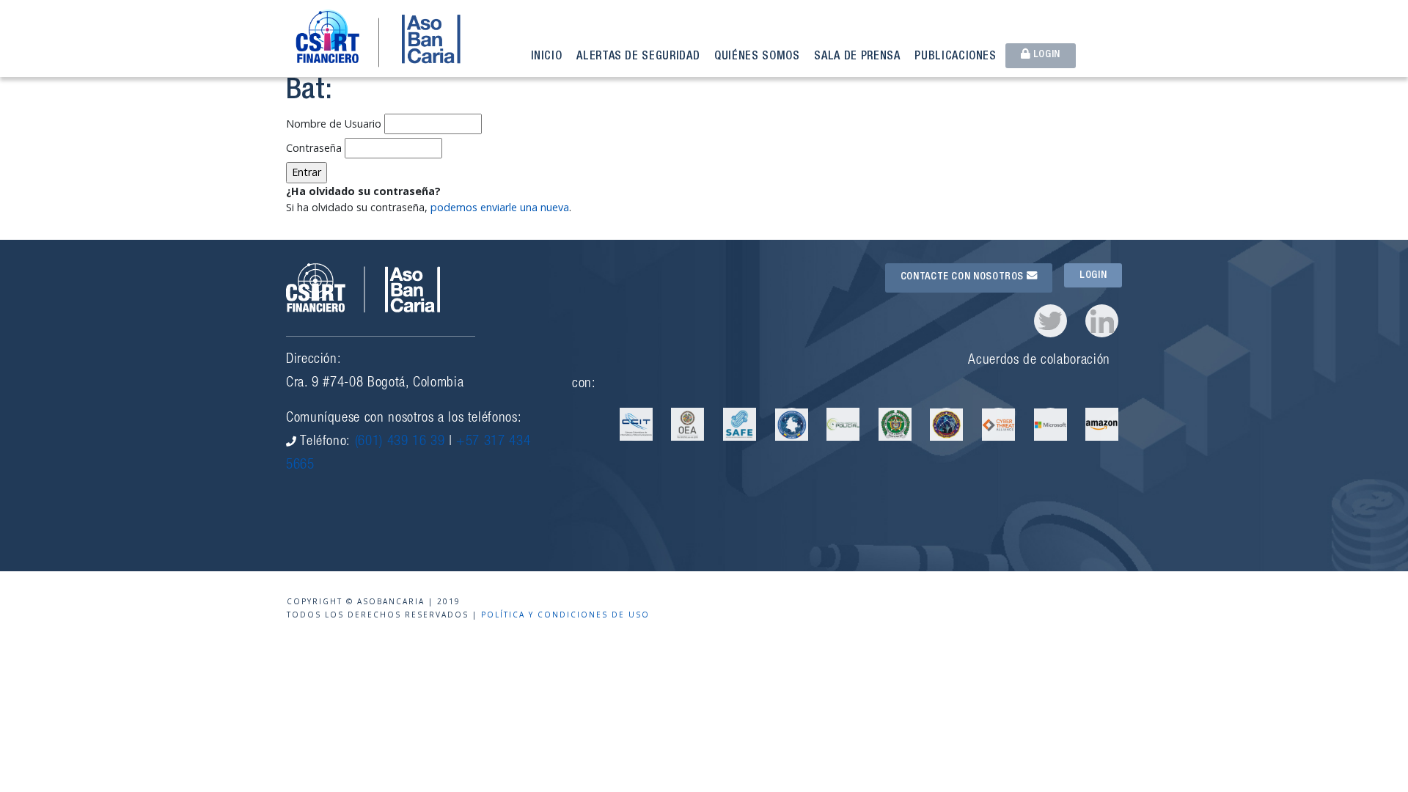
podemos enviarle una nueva (499, 207)
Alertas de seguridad (638, 57)
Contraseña (314, 148)
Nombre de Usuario (333, 124)
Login (1045, 55)
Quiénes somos (756, 57)
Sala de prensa (857, 57)
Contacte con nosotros (964, 277)
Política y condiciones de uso (565, 614)
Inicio (546, 57)
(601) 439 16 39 (400, 442)
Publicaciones (955, 57)
